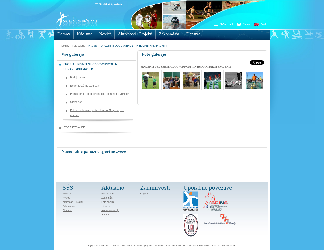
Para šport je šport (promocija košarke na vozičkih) (100, 93)
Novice (66, 197)
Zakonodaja (69, 206)
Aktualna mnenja (110, 210)
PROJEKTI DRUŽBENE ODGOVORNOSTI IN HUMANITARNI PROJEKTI (128, 45)
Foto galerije (78, 45)
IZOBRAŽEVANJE (74, 127)
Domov (65, 45)
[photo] (232, 86)
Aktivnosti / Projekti (73, 202)
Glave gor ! (76, 102)
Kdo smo (67, 193)
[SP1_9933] (211, 86)
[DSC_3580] (252, 86)
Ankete (105, 214)
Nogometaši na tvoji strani (85, 85)
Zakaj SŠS (107, 197)
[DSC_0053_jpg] (170, 86)
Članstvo (67, 210)
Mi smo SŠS (107, 193)
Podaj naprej (78, 77)
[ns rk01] (149, 86)
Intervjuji (105, 206)
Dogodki (144, 193)
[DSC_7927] (190, 86)
